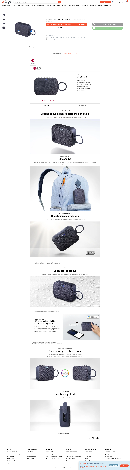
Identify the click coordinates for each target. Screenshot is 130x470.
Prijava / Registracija (118, 2)
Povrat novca (88, 456)
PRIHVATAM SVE (124, 465)
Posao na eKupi (10, 458)
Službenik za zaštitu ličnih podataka (113, 458)
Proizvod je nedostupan (109, 24)
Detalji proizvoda (57, 53)
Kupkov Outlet (107, 5)
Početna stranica (5, 7)
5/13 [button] (47, 100)
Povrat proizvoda (89, 454)
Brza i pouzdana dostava (71, 451)
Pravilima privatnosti (89, 466)
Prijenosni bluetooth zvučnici (16, 7)
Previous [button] (33, 84)
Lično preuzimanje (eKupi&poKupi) (73, 456)
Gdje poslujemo (10, 456)
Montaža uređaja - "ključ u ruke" (73, 460)
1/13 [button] (42, 100)
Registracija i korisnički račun (33, 454)
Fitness (58, 5)
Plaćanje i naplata (50, 451)
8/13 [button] (51, 100)
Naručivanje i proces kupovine (53, 454)
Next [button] (67, 84)
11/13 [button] (55, 100)
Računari (14, 5)
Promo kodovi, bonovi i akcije (52, 458)
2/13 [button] (43, 100)
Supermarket (85, 5)
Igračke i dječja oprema (74, 5)
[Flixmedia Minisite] (33, 61)
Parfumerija (93, 5)
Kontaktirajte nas (108, 456)
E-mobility (64, 5)
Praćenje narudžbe (105, 2)
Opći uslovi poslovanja (110, 451)
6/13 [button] (48, 100)
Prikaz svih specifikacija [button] (64, 434)
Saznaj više (49, 32)
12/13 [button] (56, 100)
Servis (86, 458)
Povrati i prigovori (89, 451)
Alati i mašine (40, 5)
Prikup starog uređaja (70, 458)
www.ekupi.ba (83, 463)
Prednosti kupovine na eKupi (13, 454)
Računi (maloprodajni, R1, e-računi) (54, 456)
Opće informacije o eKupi (12, 451)
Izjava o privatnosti (109, 454)
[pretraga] (59, 2)
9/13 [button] (52, 100)
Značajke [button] (47, 105)
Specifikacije (67, 53)
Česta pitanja (30, 451)
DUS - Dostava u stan (70, 454)
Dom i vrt (33, 5)
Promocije (100, 5)
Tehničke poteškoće (31, 456)
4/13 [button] (46, 100)
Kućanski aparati (6, 5)
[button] (65, 327)
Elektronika (21, 5)
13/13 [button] (57, 100)
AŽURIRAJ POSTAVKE (113, 465)
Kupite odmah (109, 28)
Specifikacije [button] (82, 105)
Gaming (27, 5)
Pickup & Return (88, 460)
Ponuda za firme (30, 458)
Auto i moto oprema (50, 5)
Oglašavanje (10, 463)
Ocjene (75, 53)
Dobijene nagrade (11, 460)
